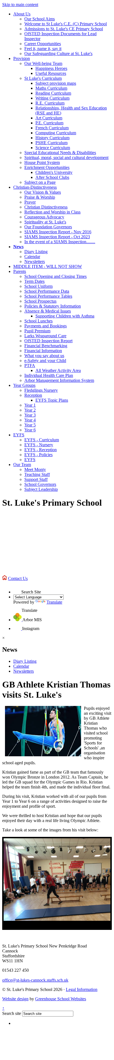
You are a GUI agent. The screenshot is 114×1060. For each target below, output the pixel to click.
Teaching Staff (37, 474)
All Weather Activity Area (58, 370)
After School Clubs (52, 177)
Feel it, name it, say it (42, 48)
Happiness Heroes (51, 68)
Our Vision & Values (42, 192)
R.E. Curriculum (49, 103)
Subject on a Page (40, 182)
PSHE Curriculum (51, 142)
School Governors (40, 484)
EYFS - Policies (38, 454)
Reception (33, 395)
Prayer (30, 202)
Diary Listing (36, 251)
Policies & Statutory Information (52, 306)
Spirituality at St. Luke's (45, 222)
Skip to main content (20, 4)
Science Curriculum (52, 147)
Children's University (53, 172)
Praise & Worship (39, 197)
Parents (19, 271)
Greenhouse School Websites (60, 998)
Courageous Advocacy (44, 217)
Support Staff (36, 479)
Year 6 (30, 430)
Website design (15, 998)
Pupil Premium (37, 330)
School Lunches (38, 321)
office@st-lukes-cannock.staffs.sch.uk (35, 980)
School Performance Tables (48, 296)
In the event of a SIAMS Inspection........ (59, 241)
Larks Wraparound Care (45, 335)
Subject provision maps (55, 83)
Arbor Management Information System (59, 380)
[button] (17, 589)
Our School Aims (39, 19)
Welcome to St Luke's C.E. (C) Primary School (65, 23)
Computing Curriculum (55, 132)
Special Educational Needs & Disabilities (60, 152)
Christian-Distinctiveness (35, 187)
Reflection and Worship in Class (52, 212)
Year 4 (30, 420)
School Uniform (38, 286)
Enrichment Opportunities (46, 167)
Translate (54, 602)
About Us (21, 14)
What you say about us (44, 355)
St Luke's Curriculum (43, 78)
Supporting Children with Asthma (64, 316)
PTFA (29, 365)
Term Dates (34, 281)
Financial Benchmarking (45, 345)
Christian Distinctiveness (46, 207)
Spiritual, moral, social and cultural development (66, 157)
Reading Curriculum (53, 93)
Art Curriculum (48, 118)
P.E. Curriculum (49, 122)
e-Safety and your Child (45, 360)
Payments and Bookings (45, 326)
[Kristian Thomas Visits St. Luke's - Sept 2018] (57, 879)
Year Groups (24, 385)
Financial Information (43, 350)
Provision (21, 58)
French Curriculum (52, 127)
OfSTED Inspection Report (48, 340)
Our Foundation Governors (48, 226)
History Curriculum (52, 137)
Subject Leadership (41, 489)
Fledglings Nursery (41, 390)
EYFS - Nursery (38, 444)
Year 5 (30, 425)
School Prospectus (40, 301)
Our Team (22, 464)
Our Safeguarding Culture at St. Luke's (58, 53)
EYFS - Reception (40, 449)
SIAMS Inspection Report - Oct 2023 (57, 236)
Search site (11, 1013)
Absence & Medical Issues (47, 311)
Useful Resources (50, 73)
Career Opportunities (42, 43)
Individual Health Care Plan (48, 375)
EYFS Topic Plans (51, 400)
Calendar (32, 256)
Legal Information (81, 989)
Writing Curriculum (52, 98)
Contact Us (18, 578)
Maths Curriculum (51, 88)
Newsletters (34, 261)
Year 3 (30, 415)
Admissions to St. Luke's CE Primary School (63, 28)
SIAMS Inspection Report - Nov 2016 (57, 231)
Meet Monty (35, 469)
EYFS (18, 434)
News (18, 246)
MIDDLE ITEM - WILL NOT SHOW (47, 266)
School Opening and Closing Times (55, 276)
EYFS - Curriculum (41, 439)
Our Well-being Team (43, 63)
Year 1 (30, 405)
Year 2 (30, 410)
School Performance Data (46, 291)
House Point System (42, 162)
